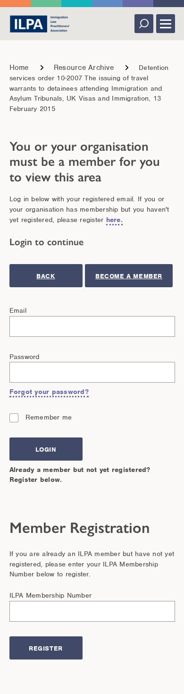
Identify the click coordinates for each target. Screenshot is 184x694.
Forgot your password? (49, 391)
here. (114, 219)
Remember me (48, 417)
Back (45, 276)
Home (19, 67)
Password (24, 356)
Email (17, 310)
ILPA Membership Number (50, 595)
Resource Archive (84, 67)
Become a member (128, 276)
